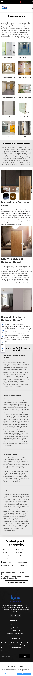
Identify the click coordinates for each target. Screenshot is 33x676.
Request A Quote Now (16, 583)
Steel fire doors (22, 556)
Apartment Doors (15, 628)
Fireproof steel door (8, 559)
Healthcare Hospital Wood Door (11, 77)
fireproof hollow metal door (20, 213)
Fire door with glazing (8, 565)
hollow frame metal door (12, 151)
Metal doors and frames (9, 553)
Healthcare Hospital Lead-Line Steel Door (14, 57)
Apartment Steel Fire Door (9, 137)
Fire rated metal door (23, 565)
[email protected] (16, 651)
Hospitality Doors (15, 625)
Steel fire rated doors (23, 553)
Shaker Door (8, 117)
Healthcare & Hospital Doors (15, 633)
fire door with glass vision (15, 326)
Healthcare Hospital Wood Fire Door (12, 97)
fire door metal (26, 25)
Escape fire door (22, 562)
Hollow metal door (7, 550)
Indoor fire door (7, 562)
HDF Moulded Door (24, 117)
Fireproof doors (22, 550)
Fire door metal (22, 559)
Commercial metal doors (9, 556)
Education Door (15, 631)
